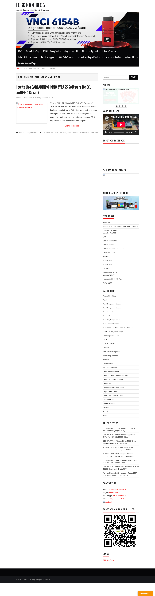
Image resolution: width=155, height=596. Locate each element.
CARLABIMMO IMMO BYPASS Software (82, 133)
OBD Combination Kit (111, 372)
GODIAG (106, 348)
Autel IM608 (107, 261)
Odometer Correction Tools (113, 387)
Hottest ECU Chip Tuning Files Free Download (120, 226)
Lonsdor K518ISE (109, 233)
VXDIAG (106, 407)
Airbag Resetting (109, 296)
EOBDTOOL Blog (30, 5)
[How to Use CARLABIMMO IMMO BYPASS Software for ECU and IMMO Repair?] (31, 113)
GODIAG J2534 (109, 253)
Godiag (65, 51)
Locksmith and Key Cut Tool (87, 57)
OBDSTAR (107, 383)
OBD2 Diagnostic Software (113, 380)
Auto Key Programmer (111, 320)
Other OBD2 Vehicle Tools (113, 395)
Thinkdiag (106, 257)
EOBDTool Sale (109, 344)
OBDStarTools (108, 560)
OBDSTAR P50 (108, 245)
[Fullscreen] (136, 132)
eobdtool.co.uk (47, 98)
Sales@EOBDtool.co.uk (117, 489)
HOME (20, 51)
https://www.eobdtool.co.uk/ (120, 499)
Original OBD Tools (110, 391)
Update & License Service (27, 57)
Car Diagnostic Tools (111, 336)
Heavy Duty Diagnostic (111, 352)
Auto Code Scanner (110, 312)
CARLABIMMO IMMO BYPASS (54, 133)
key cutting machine (110, 356)
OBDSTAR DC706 (110, 241)
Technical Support (48, 57)
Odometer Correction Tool (111, 57)
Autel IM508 (107, 265)
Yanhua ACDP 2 (130, 57)
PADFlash (106, 269)
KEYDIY (106, 360)
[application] (121, 124)
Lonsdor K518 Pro (110, 230)
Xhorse (84, 51)
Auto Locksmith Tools (111, 324)
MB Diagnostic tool (110, 368)
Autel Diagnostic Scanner (112, 304)
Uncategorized (108, 399)
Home (18, 69)
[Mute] (132, 132)
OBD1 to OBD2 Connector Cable (115, 376)
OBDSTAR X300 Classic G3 (113, 249)
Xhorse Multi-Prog (32, 51)
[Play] (106, 132)
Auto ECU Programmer (27, 133)
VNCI (105, 237)
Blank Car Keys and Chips (27, 63)
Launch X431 (108, 364)
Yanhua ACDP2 (109, 275)
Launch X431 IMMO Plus (112, 279)
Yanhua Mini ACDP (110, 273)
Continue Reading (74, 126)
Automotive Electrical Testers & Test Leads (119, 328)
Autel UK (75, 51)
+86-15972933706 (119, 496)
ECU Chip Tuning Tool (51, 51)
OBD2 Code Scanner (66, 57)
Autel (105, 300)
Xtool (105, 415)
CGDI (105, 340)
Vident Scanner (109, 403)
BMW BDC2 (107, 283)
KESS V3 (106, 222)
